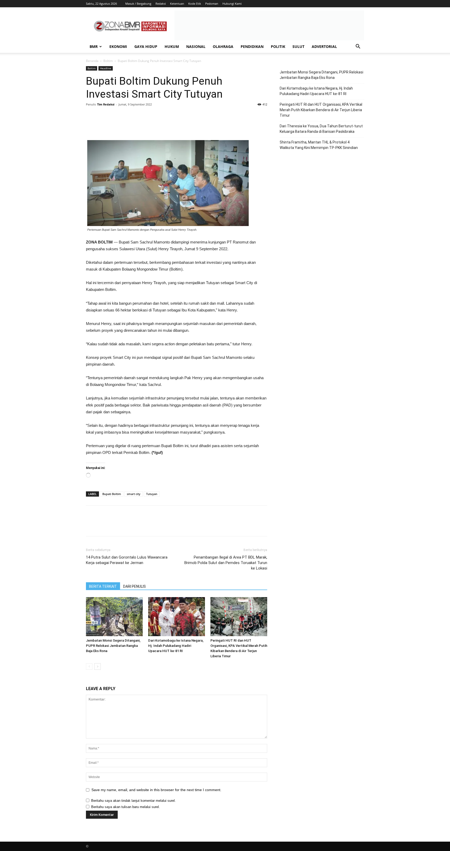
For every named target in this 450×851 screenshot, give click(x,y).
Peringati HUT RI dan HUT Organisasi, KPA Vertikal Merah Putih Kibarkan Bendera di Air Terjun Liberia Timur (321, 109)
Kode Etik (194, 3)
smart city (133, 494)
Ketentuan (177, 3)
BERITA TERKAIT (103, 586)
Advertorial (324, 46)
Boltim (108, 61)
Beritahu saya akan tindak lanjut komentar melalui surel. (133, 801)
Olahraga (223, 46)
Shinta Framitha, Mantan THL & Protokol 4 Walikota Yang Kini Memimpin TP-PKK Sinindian (319, 145)
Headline (105, 68)
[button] (358, 47)
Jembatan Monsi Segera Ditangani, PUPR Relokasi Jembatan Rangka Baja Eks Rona (113, 646)
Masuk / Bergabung (138, 3)
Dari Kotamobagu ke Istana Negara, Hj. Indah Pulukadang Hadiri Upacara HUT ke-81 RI (175, 646)
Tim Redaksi (105, 104)
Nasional (195, 46)
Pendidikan (252, 46)
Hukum (172, 46)
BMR (94, 46)
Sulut (298, 46)
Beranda (92, 61)
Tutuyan (151, 494)
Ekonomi (118, 46)
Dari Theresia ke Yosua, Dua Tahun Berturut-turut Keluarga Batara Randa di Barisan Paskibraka (321, 129)
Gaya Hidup (145, 46)
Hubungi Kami (232, 3)
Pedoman (211, 3)
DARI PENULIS (134, 586)
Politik (278, 46)
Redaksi (160, 3)
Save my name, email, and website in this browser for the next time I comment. (156, 790)
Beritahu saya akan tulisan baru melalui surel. (125, 807)
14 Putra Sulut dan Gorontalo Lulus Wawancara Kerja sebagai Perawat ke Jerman (126, 560)
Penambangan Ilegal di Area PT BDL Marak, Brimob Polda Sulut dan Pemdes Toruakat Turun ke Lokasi (225, 563)
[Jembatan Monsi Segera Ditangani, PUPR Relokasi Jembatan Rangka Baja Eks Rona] (114, 616)
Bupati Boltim (111, 494)
